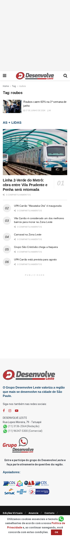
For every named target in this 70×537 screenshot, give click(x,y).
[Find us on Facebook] (4, 411)
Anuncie (33, 513)
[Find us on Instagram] (9, 411)
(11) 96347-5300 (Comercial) (25, 430)
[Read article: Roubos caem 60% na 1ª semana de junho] (12, 106)
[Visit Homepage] (35, 75)
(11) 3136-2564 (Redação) (23, 426)
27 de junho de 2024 (35, 110)
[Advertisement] (35, 35)
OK (56, 532)
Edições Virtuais (12, 513)
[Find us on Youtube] (16, 411)
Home (6, 86)
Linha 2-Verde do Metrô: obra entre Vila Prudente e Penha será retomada (25, 185)
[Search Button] (65, 75)
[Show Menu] (4, 75)
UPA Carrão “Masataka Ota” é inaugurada (37, 205)
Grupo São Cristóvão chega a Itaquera (36, 246)
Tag (14, 86)
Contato (49, 513)
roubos (22, 86)
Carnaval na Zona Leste (27, 234)
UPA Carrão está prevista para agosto (35, 259)
